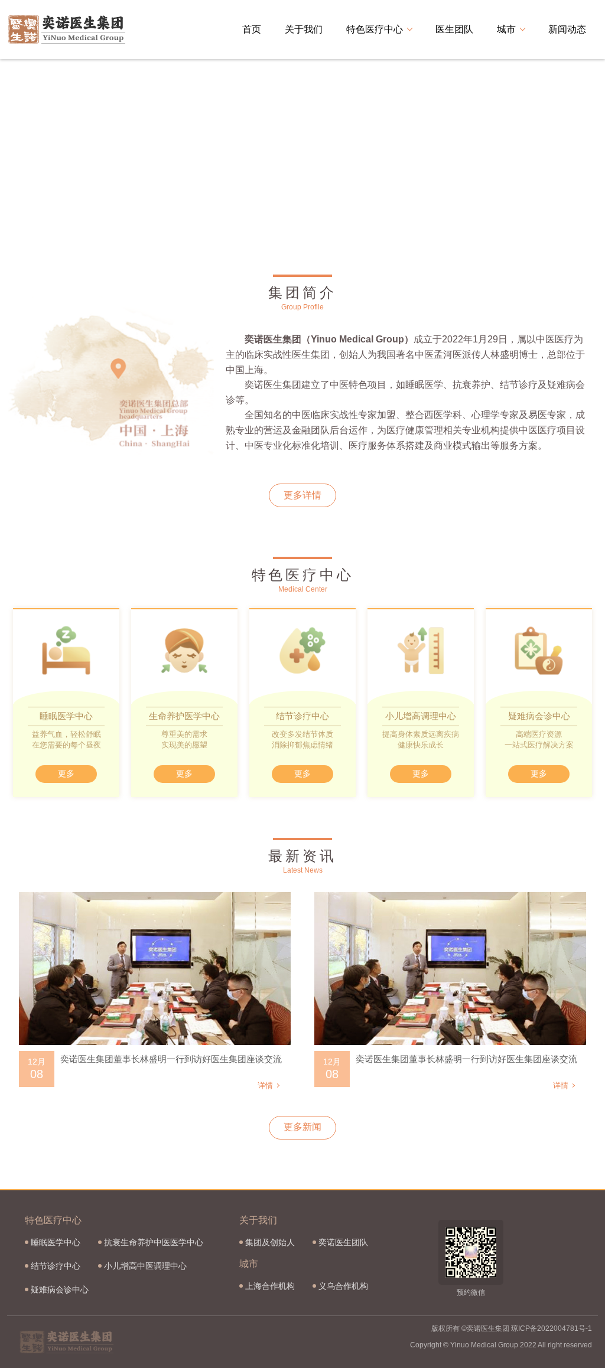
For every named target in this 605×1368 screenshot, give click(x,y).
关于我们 (304, 29)
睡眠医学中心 (55, 1242)
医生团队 (454, 29)
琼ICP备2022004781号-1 (551, 1328)
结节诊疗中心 (55, 1266)
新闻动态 (567, 29)
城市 (506, 29)
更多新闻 (302, 1127)
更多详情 (302, 495)
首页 (251, 29)
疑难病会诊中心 (60, 1289)
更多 (66, 773)
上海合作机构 (270, 1286)
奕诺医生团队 (343, 1242)
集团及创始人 (270, 1242)
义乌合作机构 (343, 1286)
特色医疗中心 (374, 29)
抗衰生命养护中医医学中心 (153, 1242)
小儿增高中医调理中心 (145, 1266)
